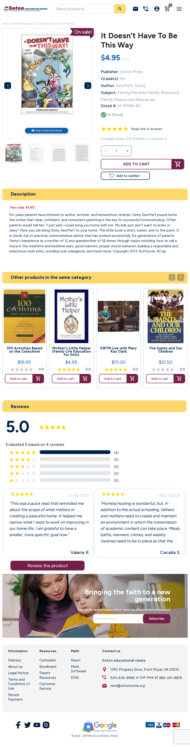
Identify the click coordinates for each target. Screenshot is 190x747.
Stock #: (109, 105)
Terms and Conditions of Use (19, 684)
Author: (108, 85)
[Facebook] (18, 724)
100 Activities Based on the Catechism (24, 350)
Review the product (47, 565)
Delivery (14, 660)
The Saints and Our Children (165, 350)
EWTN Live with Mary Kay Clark (118, 350)
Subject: (109, 92)
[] (84, 78)
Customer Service (47, 686)
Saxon (75, 660)
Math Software (78, 669)
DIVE (75, 678)
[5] (126, 129)
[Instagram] (46, 724)
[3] (114, 129)
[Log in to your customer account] (157, 8)
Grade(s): (110, 78)
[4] (120, 129)
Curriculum (47, 660)
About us (15, 667)
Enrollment (48, 667)
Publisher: (110, 71)
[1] (103, 129)
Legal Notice (18, 673)
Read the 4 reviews (146, 129)
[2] (109, 129)
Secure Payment (15, 697)
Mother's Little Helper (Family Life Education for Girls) (71, 351)
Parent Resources (47, 675)
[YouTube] (36, 724)
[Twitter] (27, 724)
